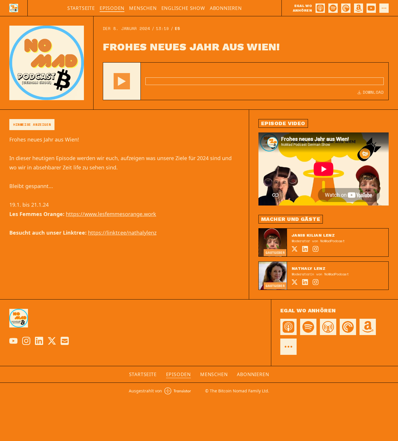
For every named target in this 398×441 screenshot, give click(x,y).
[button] (122, 81)
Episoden (112, 8)
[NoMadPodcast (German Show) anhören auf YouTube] (371, 8)
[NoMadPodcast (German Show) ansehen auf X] (52, 341)
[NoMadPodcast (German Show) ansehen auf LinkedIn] (39, 341)
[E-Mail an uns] (65, 341)
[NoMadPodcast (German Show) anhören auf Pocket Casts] (346, 8)
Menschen (142, 8)
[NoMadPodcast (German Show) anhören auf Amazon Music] (358, 8)
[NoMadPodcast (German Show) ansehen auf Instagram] (26, 341)
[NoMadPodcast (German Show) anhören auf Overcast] (328, 327)
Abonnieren (226, 8)
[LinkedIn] (305, 249)
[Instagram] (315, 249)
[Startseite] (13, 8)
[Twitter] (294, 249)
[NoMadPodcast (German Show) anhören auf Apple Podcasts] (320, 8)
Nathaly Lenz (308, 268)
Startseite (81, 8)
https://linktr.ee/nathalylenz (122, 232)
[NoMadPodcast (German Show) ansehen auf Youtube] (13, 341)
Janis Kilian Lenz (313, 235)
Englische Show (183, 8)
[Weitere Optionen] (384, 8)
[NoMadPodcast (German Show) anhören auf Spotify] (333, 8)
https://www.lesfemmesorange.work (111, 213)
